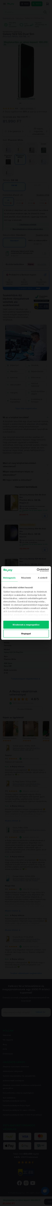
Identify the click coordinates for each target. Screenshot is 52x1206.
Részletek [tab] (26, 577)
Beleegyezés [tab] (9, 577)
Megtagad (26, 633)
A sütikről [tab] (42, 577)
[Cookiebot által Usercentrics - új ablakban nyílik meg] (37, 570)
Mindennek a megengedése (26, 624)
